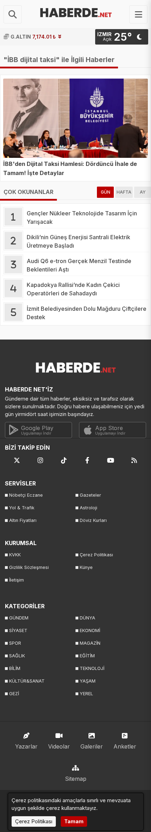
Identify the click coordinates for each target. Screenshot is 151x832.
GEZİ (14, 693)
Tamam (74, 821)
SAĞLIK (17, 655)
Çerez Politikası (96, 554)
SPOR (15, 643)
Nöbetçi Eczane (26, 495)
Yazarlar (26, 746)
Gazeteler (90, 495)
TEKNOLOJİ (92, 668)
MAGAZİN (90, 643)
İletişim (16, 580)
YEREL (86, 693)
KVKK (15, 554)
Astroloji (88, 507)
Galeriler (91, 746)
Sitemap (75, 778)
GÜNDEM (18, 617)
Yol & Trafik (21, 507)
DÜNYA (87, 617)
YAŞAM (88, 681)
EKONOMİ (90, 630)
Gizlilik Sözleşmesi (29, 567)
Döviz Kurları (93, 520)
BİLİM (14, 668)
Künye (86, 567)
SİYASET (18, 630)
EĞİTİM (87, 655)
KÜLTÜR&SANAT (27, 681)
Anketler (124, 746)
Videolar (59, 746)
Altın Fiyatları (23, 520)
